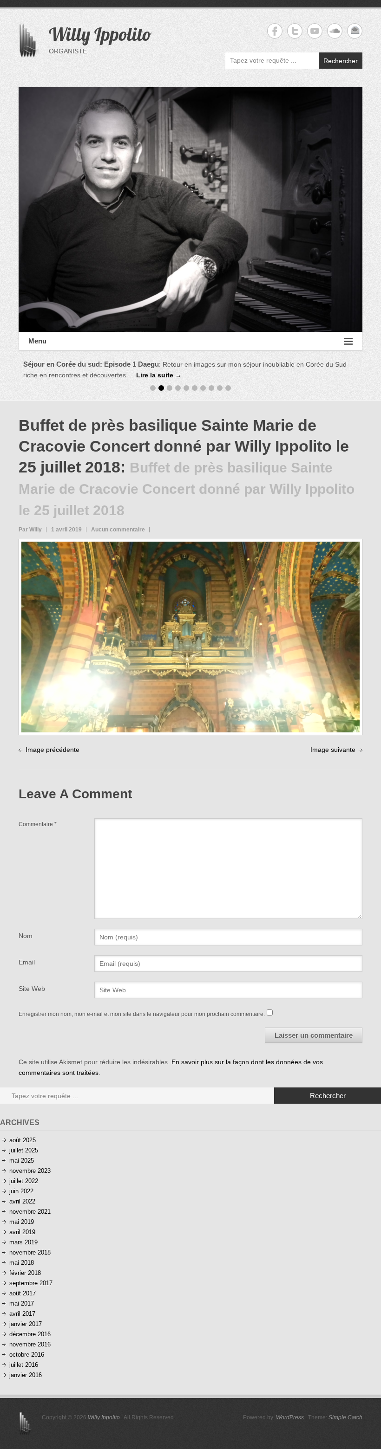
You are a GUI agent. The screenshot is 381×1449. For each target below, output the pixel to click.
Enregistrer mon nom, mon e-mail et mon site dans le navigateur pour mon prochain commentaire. (142, 1014)
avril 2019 (22, 1232)
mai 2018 (21, 1262)
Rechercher (340, 61)
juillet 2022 (23, 1180)
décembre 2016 (30, 1334)
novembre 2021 (30, 1211)
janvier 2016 (25, 1374)
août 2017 (22, 1293)
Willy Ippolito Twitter (294, 31)
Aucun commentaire (118, 529)
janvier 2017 (25, 1323)
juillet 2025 (23, 1150)
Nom (26, 935)
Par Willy (30, 529)
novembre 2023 (30, 1170)
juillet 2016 (23, 1364)
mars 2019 (23, 1242)
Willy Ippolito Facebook (274, 31)
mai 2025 (21, 1160)
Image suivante (332, 749)
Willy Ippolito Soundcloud (334, 31)
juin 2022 (21, 1191)
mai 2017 (21, 1303)
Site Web (32, 988)
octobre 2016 (26, 1354)
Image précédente (52, 749)
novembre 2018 (30, 1252)
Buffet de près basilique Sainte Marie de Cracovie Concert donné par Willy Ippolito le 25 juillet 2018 (184, 446)
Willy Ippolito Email (354, 31)
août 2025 (22, 1140)
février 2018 (25, 1272)
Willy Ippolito (100, 33)
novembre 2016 (30, 1344)
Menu (37, 341)
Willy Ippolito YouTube (314, 31)
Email (27, 962)
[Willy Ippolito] (190, 209)
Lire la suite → (159, 375)
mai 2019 (21, 1221)
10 (228, 388)
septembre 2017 (31, 1283)
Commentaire (38, 824)
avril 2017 (22, 1313)
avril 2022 (22, 1201)
